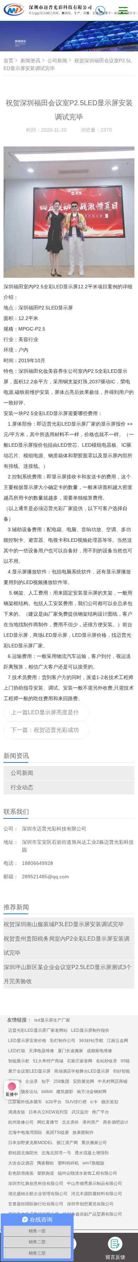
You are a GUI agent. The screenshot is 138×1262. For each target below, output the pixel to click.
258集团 (61, 1081)
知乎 (45, 1081)
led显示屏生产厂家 (52, 1020)
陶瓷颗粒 (45, 1163)
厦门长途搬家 (70, 1050)
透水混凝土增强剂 (92, 1152)
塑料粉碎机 (68, 1163)
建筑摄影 (64, 1091)
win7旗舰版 (93, 1163)
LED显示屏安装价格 (27, 1040)
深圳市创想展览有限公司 (90, 1203)
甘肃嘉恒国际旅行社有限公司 (35, 1203)
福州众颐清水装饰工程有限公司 (87, 1173)
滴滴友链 (16, 1112)
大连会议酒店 (21, 1163)
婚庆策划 (109, 1101)
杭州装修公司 (21, 1122)
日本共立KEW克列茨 (48, 1112)
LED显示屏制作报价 (90, 1030)
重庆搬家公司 (94, 1142)
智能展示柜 (18, 1061)
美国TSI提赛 (57, 1132)
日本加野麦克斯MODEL (30, 1142)
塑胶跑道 (45, 1173)
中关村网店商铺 (112, 1081)
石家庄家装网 (79, 1061)
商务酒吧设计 (115, 1122)
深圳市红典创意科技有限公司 (35, 1183)
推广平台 (100, 1112)
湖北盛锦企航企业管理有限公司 (38, 1193)
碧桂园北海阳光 (23, 1152)
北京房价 (70, 1122)
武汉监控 (79, 1112)
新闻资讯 (30, 60)
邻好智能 (121, 1071)
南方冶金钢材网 (92, 1091)
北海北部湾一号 (56, 1152)
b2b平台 (54, 1101)
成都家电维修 (99, 1050)
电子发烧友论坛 (23, 1091)
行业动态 (22, 787)
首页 (8, 60)
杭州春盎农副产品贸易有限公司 (92, 1214)
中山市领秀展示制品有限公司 (94, 1183)
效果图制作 (83, 1132)
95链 (125, 1061)
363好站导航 (91, 1040)
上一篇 (45, 715)
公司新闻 (22, 773)
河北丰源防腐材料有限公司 (96, 1193)
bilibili (47, 1091)
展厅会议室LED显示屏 (29, 1071)
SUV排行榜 (76, 1101)
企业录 (31, 1081)
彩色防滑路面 (21, 1173)
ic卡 (94, 1101)
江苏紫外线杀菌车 (25, 1101)
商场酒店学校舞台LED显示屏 (81, 1071)
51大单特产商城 (48, 1061)
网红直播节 (47, 1122)
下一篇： (45, 733)
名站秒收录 (106, 1061)
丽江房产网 (67, 1142)
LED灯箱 (16, 1050)
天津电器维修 (41, 1050)
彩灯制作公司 (62, 1040)
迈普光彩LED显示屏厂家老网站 (38, 1030)
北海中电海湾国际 (25, 1132)
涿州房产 (90, 1122)
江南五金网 (117, 1040)
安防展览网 (83, 1081)
